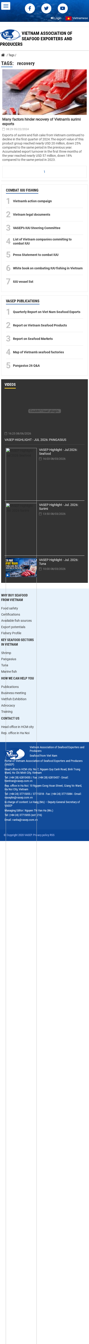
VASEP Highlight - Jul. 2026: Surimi (58, 506)
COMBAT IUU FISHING (22, 190)
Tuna (4, 665)
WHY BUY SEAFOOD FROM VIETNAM (14, 597)
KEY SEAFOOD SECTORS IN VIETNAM (17, 642)
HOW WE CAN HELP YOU (17, 678)
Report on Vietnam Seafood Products (40, 325)
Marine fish (9, 671)
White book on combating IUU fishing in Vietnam (48, 268)
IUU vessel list (23, 281)
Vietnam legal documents (31, 214)
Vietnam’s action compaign (32, 201)
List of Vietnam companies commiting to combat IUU (42, 241)
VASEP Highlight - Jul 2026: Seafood (58, 451)
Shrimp (6, 653)
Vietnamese (80, 18)
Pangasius (8, 659)
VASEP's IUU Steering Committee (36, 228)
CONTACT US (10, 718)
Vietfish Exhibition (13, 699)
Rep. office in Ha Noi (15, 733)
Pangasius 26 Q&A (26, 365)
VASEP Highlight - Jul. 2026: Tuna (58, 562)
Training (7, 711)
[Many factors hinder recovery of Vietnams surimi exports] (44, 92)
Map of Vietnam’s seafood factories (38, 352)
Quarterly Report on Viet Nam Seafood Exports (46, 312)
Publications (10, 687)
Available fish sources (16, 620)
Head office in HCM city (17, 727)
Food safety (9, 608)
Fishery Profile (11, 633)
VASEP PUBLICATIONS (22, 301)
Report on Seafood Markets (33, 339)
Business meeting (13, 693)
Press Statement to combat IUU (35, 255)
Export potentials (13, 627)
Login (57, 18)
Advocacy (8, 705)
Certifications (10, 614)
